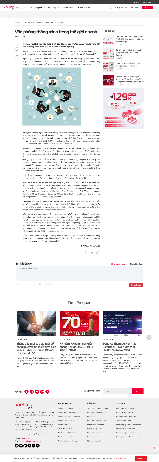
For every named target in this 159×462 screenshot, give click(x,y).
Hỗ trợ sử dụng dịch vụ (124, 412)
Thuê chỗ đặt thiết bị (66, 429)
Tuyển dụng (135, 2)
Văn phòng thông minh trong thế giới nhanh (49, 22)
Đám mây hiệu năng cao (96, 429)
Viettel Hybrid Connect (66, 433)
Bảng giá (38, 7)
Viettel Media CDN (65, 424)
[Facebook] (17, 46)
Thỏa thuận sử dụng (123, 420)
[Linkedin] (32, 392)
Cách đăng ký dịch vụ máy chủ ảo (128, 424)
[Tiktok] (29, 445)
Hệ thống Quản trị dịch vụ (126, 416)
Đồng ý (141, 458)
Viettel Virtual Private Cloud (68, 412)
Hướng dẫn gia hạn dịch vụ (126, 433)
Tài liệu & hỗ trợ (83, 7)
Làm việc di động (93, 437)
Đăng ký (148, 7)
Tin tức (27, 22)
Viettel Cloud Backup (66, 420)
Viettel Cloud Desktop (66, 437)
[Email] (17, 56)
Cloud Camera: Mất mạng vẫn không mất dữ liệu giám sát (128, 64)
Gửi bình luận (136, 285)
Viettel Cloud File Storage (68, 441)
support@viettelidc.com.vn (30, 441)
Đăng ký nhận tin (92, 390)
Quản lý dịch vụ (120, 7)
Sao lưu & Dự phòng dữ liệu (97, 408)
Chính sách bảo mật (118, 458)
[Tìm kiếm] (111, 7)
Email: (17, 441)
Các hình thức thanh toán (125, 429)
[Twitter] (17, 51)
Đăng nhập (135, 7)
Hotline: (18, 438)
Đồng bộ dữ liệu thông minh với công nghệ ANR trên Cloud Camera (129, 52)
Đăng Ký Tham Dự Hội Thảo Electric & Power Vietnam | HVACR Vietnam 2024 (119, 347)
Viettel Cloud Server (65, 408)
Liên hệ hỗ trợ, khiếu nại (125, 408)
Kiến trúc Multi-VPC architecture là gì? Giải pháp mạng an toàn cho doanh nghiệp (130, 39)
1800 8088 (25, 438)
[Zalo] (42, 392)
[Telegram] (47, 392)
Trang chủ (18, 22)
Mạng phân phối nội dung (96, 420)
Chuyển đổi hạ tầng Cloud (96, 412)
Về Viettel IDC (68, 7)
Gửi (137, 391)
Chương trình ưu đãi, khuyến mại (128, 437)
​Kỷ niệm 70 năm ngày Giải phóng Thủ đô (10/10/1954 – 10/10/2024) (77, 347)
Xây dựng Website (94, 441)
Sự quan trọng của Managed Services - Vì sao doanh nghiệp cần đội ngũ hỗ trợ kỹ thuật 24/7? (130, 79)
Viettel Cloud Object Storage (69, 416)
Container (91, 416)
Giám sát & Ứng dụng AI (96, 433)
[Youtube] (34, 445)
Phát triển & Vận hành (95, 424)
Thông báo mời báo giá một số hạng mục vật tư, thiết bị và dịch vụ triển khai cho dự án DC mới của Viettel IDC (36, 348)
